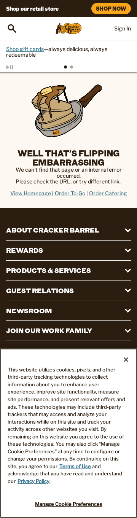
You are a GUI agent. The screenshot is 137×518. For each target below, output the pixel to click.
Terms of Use (75, 466)
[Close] (126, 359)
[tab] (65, 67)
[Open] (12, 28)
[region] (68, 433)
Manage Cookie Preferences (68, 504)
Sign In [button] (122, 28)
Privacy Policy (33, 481)
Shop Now (111, 8)
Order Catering (108, 193)
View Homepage (30, 193)
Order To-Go (70, 193)
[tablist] (68, 67)
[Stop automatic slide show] (18, 67)
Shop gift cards (25, 49)
